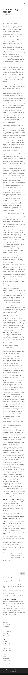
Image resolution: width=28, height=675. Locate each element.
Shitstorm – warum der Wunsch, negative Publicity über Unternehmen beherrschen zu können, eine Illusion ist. (13, 591)
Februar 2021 (6, 620)
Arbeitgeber (6, 641)
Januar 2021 (6, 622)
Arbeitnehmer (6, 643)
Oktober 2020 (6, 629)
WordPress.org (6, 663)
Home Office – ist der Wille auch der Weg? (13, 595)
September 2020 (7, 631)
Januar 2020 (6, 635)
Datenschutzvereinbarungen (13, 669)
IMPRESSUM (13, 671)
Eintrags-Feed (6, 658)
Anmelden (5, 656)
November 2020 (6, 626)
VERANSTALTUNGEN (7, 650)
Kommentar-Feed (7, 660)
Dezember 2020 (6, 624)
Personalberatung (7, 648)
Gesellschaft (6, 646)
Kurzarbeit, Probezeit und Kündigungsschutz (13, 584)
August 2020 (6, 633)
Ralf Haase (7, 14)
